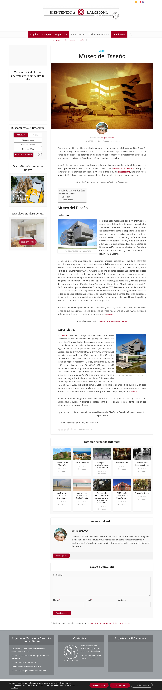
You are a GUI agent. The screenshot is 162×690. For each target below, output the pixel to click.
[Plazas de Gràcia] (142, 484)
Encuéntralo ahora (23, 154)
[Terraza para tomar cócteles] (142, 454)
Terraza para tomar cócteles (142, 463)
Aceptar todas (99, 685)
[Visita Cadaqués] (82, 454)
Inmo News (77, 34)
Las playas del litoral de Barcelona (62, 495)
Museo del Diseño (67, 193)
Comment (57, 574)
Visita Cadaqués (82, 462)
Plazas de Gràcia (142, 493)
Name (56, 600)
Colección (66, 197)
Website (122, 600)
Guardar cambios (142, 685)
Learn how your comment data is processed (108, 623)
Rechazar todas (119, 685)
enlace (134, 391)
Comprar (46, 34)
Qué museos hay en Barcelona (112, 321)
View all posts (61, 555)
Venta (35, 135)
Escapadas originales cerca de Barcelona (102, 465)
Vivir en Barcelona (97, 34)
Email (89, 600)
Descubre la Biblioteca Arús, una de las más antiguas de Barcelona (102, 498)
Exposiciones (67, 200)
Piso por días (28, 149)
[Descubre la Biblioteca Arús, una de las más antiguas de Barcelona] (102, 484)
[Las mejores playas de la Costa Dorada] (82, 484)
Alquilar (34, 34)
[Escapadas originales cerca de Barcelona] (102, 454)
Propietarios (61, 34)
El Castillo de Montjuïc (62, 463)
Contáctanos (119, 34)
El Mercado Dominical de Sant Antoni (122, 495)
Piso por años (28, 140)
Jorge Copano (107, 137)
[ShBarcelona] (81, 12)
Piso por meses (28, 144)
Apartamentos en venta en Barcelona (27, 666)
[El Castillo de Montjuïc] (62, 454)
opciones (14, 687)
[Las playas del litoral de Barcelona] (62, 484)
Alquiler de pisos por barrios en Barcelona (29, 670)
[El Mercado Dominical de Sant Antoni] (122, 484)
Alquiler (21, 135)
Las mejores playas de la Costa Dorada (82, 495)
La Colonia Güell (122, 462)
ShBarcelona (124, 171)
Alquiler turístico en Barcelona (24, 662)
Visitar (102, 50)
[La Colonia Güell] (122, 454)
